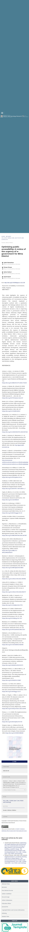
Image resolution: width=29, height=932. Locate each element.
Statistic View (5, 916)
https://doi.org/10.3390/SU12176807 (11, 680)
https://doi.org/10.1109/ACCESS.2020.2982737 (14, 592)
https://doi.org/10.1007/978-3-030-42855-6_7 (14, 488)
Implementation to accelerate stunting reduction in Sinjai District (16, 857)
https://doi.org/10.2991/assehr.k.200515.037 (13, 629)
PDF (15, 761)
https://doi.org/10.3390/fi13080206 (14, 733)
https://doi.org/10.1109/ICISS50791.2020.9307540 (15, 432)
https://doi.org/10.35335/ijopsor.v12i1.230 (14, 282)
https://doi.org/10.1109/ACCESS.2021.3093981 (14, 578)
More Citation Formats (9, 789)
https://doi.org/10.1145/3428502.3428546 (12, 644)
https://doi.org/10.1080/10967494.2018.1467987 (14, 535)
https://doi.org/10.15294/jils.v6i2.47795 (12, 605)
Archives (8, 236)
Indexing (4, 913)
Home (3, 236)
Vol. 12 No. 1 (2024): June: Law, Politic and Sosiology (13, 238)
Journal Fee (5, 906)
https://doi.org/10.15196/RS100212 (11, 411)
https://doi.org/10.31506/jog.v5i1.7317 (12, 618)
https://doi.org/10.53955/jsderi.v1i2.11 (12, 477)
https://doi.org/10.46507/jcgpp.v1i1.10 (12, 513)
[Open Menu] (2, 112)
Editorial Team (6, 884)
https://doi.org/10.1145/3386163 (10, 499)
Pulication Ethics (6, 903)
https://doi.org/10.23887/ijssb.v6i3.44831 (12, 567)
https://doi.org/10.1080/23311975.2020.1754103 (14, 383)
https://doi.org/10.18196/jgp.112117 (11, 691)
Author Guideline (6, 893)
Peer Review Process (7, 890)
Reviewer (4, 887)
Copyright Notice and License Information (13, 910)
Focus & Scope (5, 897)
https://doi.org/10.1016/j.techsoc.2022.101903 (14, 708)
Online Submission (7, 900)
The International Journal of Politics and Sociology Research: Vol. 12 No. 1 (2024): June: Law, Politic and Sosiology (15, 851)
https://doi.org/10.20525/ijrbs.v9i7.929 (12, 721)
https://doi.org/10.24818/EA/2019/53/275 (12, 665)
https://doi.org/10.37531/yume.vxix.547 (12, 398)
